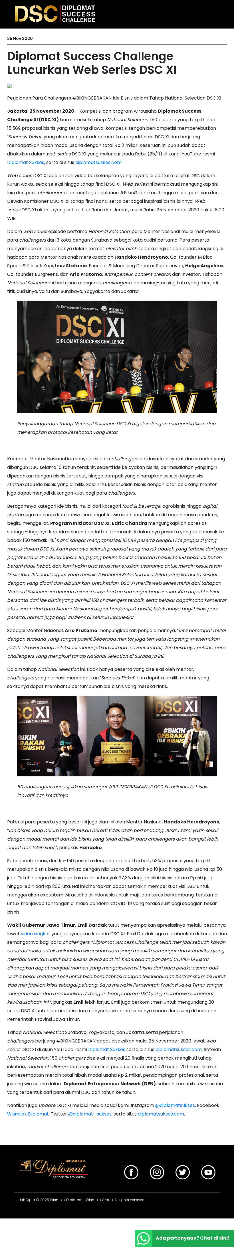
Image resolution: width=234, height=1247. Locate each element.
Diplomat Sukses (25, 162)
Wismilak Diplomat (28, 1114)
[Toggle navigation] (215, 13)
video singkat (35, 933)
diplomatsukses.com (98, 162)
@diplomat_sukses (90, 1114)
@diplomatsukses (175, 1105)
